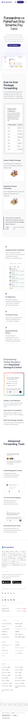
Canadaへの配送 (19, 667)
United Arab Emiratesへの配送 (20, 686)
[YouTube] (13, 600)
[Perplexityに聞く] (8, 593)
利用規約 (17, 645)
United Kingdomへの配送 (7, 690)
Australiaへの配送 (6, 667)
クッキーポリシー (19, 650)
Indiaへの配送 (18, 672)
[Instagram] (2, 600)
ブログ (3, 647)
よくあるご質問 (5, 629)
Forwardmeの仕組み (6, 623)
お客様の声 (4, 634)
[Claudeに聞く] (5, 593)
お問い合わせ (5, 650)
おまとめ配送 (18, 626)
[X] (8, 600)
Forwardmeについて (6, 645)
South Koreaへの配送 (7, 686)
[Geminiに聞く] (11, 593)
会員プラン (4, 626)
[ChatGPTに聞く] (2, 593)
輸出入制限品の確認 (20, 637)
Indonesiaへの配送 (6, 675)
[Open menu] (25, 2)
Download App (5, 637)
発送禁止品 (4, 631)
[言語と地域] (15, 2)
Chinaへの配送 (5, 670)
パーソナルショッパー (20, 629)
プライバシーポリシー (20, 647)
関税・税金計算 (19, 634)
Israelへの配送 (18, 675)
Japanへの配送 (18, 678)
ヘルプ (3, 655)
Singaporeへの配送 (19, 683)
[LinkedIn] (5, 600)
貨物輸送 (17, 631)
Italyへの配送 (5, 678)
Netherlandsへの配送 (20, 680)
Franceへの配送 (18, 670)
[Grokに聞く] (13, 593)
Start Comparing (13, 45)
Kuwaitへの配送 (5, 680)
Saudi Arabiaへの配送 (7, 683)
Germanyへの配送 (6, 672)
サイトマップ (5, 653)
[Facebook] (11, 600)
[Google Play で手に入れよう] (17, 582)
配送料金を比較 (19, 623)
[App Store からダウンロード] (6, 582)
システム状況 (18, 653)
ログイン (20, 2)
